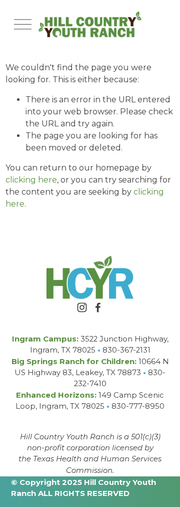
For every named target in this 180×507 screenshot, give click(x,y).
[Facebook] (98, 307)
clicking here (31, 180)
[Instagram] (82, 307)
